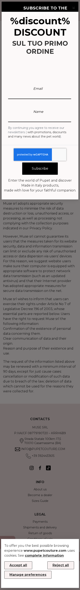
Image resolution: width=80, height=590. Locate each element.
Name (38, 112)
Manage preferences (27, 575)
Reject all (61, 565)
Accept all (18, 565)
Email (37, 89)
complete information (44, 555)
